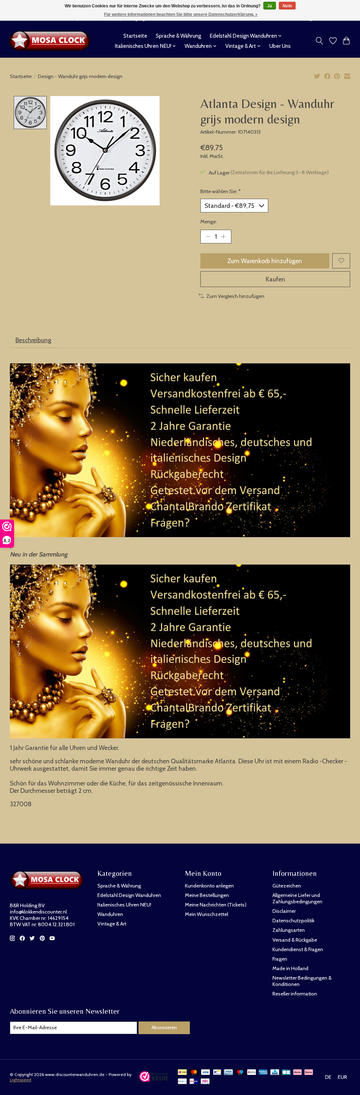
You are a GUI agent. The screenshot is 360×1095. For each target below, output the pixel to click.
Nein (287, 6)
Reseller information (294, 994)
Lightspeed (20, 1079)
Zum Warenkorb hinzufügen (264, 261)
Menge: (208, 221)
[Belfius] (251, 1072)
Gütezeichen (286, 886)
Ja (269, 6)
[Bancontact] (217, 1072)
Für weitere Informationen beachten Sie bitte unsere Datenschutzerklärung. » (181, 14)
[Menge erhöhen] (223, 236)
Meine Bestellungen (207, 895)
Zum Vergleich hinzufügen (235, 296)
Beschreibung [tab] (33, 340)
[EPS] (205, 1081)
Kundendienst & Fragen (297, 949)
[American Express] (263, 1072)
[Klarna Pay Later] (297, 1072)
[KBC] (274, 1072)
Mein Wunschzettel (206, 914)
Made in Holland (290, 968)
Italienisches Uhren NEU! (124, 905)
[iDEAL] (182, 1072)
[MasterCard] (194, 1072)
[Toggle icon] (319, 40)
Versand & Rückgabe (294, 940)
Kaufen (275, 279)
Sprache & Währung (178, 35)
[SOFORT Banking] (308, 1072)
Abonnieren (164, 1027)
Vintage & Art (111, 924)
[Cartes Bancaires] (286, 1072)
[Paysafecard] (182, 1081)
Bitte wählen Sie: (220, 191)
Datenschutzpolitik (293, 920)
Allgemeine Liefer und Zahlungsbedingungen (297, 898)
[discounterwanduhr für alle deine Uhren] (51, 41)
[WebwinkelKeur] (153, 1079)
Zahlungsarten (288, 930)
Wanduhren (110, 914)
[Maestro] (240, 1072)
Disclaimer (284, 911)
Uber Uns (280, 46)
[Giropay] (193, 1081)
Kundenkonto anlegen (209, 886)
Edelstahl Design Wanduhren (129, 895)
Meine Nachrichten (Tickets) (215, 905)
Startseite (135, 35)
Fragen (279, 959)
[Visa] (205, 1072)
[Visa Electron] (228, 1072)
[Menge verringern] (208, 236)
